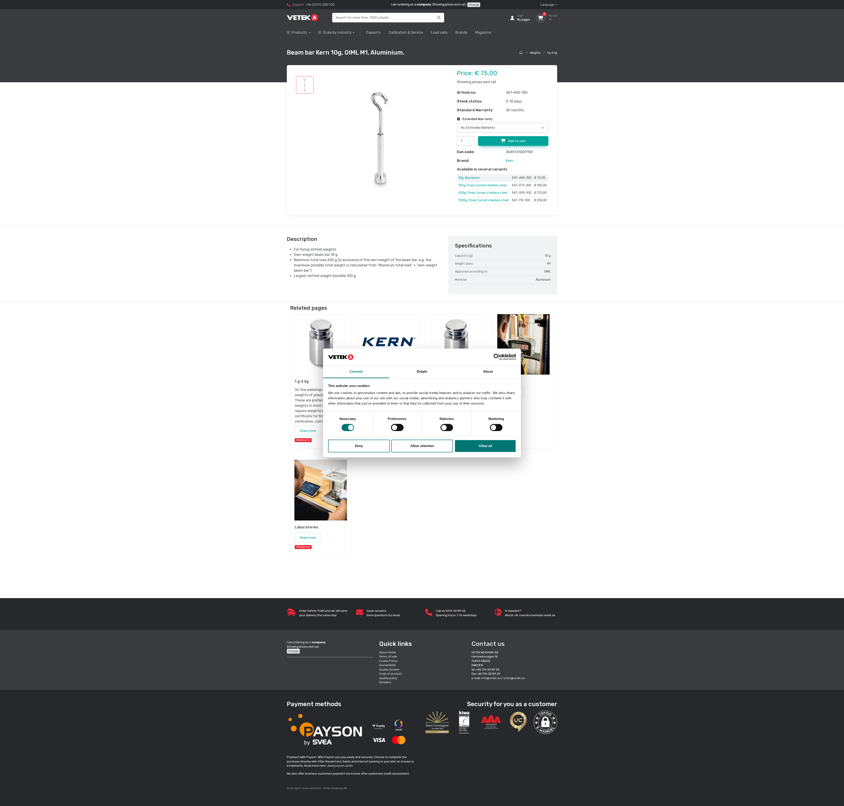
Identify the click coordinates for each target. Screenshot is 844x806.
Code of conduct (390, 673)
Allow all (485, 446)
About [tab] (488, 371)
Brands (461, 32)
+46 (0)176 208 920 (320, 5)
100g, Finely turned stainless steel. (482, 185)
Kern (509, 161)
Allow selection (422, 446)
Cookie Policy (388, 661)
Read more (308, 431)
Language (547, 5)
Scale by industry (337, 32)
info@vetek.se (491, 678)
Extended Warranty (477, 119)
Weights (535, 52)
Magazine (483, 32)
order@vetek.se (514, 678)
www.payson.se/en (340, 765)
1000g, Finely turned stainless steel (483, 200)
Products (300, 32)
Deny (359, 446)
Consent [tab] (356, 371)
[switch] (397, 427)
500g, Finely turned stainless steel (482, 193)
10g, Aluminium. (469, 178)
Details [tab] (422, 371)
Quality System (389, 669)
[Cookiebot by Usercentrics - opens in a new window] (497, 357)
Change (473, 4)
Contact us (488, 643)
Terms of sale (388, 656)
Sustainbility (388, 665)
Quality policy (388, 678)
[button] (545, 722)
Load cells (439, 32)
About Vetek (387, 652)
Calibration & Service (406, 32)
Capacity (373, 32)
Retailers (385, 682)
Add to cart (516, 141)
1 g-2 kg (552, 52)
